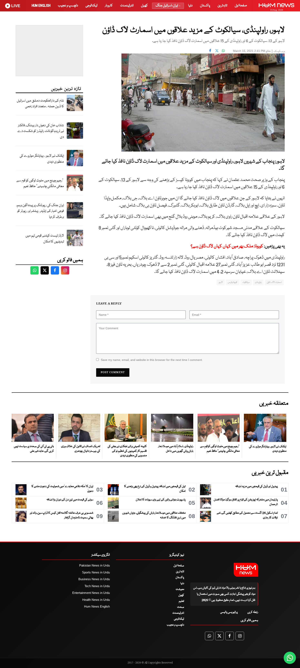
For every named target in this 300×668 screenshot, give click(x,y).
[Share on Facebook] (210, 50)
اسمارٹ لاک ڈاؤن (274, 282)
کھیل (144, 5)
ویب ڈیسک (279, 51)
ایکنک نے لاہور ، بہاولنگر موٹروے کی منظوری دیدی (42, 158)
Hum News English (97, 606)
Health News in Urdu (96, 599)
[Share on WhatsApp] (223, 50)
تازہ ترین (222, 5)
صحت (180, 607)
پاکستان (205, 5)
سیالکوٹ (246, 282)
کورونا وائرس (232, 282)
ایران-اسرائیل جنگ (167, 5)
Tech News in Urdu (97, 586)
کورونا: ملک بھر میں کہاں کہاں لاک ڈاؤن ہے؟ (226, 246)
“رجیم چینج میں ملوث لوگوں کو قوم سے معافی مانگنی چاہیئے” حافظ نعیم (40, 183)
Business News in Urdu (94, 579)
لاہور (221, 282)
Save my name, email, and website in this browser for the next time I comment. (152, 359)
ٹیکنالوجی (91, 5)
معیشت (180, 589)
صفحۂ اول (241, 5)
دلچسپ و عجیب (68, 5)
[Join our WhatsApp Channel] (290, 658)
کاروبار (109, 5)
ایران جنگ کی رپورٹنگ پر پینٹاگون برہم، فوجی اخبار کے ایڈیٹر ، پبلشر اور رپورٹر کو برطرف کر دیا (40, 211)
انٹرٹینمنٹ (126, 5)
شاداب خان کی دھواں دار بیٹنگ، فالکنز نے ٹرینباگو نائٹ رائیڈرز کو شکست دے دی (40, 131)
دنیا (190, 5)
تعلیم (181, 601)
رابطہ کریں (252, 612)
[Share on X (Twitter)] (217, 50)
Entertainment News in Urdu (91, 592)
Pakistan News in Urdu (94, 565)
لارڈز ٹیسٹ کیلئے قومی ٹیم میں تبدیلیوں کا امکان (45, 238)
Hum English (41, 5)
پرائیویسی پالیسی (229, 612)
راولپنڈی (258, 282)
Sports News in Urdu (96, 572)
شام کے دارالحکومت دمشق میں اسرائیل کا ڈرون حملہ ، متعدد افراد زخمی (40, 103)
